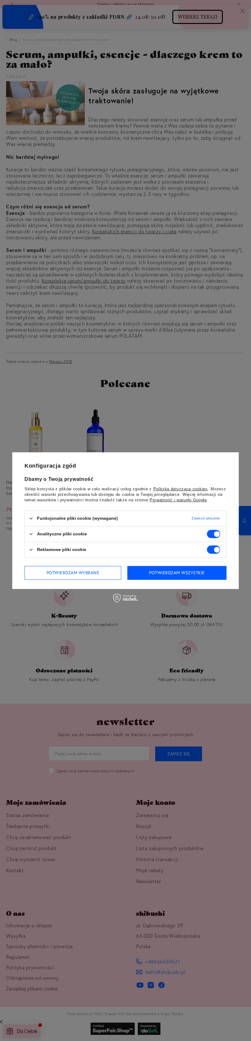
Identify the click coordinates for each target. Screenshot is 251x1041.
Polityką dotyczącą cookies (180, 488)
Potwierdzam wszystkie (177, 573)
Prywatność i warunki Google (178, 499)
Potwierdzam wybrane (73, 573)
